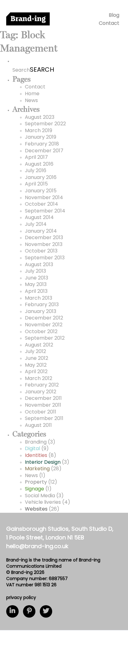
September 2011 (44, 418)
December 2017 (44, 151)
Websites (36, 509)
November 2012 (43, 325)
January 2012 (40, 392)
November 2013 (43, 244)
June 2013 (36, 278)
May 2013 (36, 284)
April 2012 (36, 371)
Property (36, 482)
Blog (114, 15)
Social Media (40, 496)
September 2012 (45, 338)
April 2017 (36, 157)
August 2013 (39, 264)
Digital (32, 448)
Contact (109, 23)
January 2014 (41, 231)
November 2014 (44, 197)
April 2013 (36, 291)
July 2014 (36, 224)
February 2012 (42, 385)
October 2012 (41, 331)
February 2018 (42, 144)
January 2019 (40, 137)
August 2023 (39, 117)
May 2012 (36, 365)
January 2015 (41, 191)
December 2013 (44, 237)
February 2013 (42, 304)
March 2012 (38, 378)
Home (32, 94)
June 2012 (36, 358)
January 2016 (41, 177)
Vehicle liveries (43, 502)
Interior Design (43, 462)
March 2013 (38, 298)
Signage (34, 489)
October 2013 (41, 251)
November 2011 (43, 405)
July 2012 (35, 351)
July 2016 (35, 170)
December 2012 (44, 318)
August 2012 (39, 345)
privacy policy (21, 598)
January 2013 (40, 311)
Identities (36, 455)
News (31, 100)
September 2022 (45, 124)
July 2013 (35, 271)
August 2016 (39, 164)
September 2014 (45, 211)
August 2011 (38, 425)
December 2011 (43, 398)
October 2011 (40, 412)
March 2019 (38, 130)
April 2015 (36, 184)
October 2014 (41, 204)
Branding (36, 442)
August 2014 (39, 217)
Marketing (37, 469)
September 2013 (45, 258)
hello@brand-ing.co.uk (37, 547)
